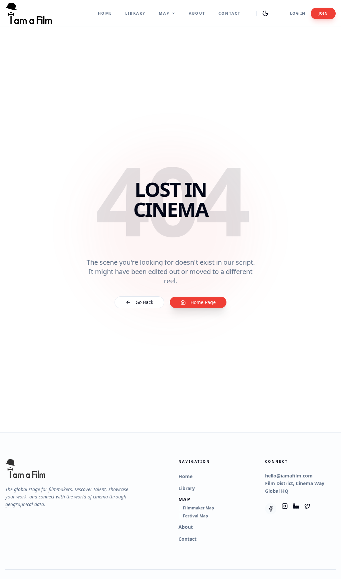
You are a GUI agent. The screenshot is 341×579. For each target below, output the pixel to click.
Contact (229, 13)
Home (105, 13)
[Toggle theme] (265, 13)
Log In (297, 13)
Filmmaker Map (198, 508)
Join (323, 13)
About (197, 13)
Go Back (144, 302)
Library (135, 13)
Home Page (203, 302)
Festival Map (195, 516)
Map (164, 13)
